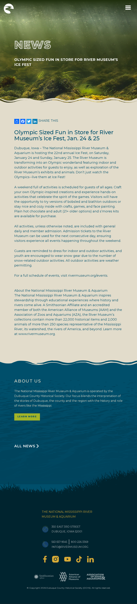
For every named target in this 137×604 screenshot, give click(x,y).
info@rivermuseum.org (70, 546)
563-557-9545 (59, 541)
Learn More (27, 417)
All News (24, 446)
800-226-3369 (79, 541)
